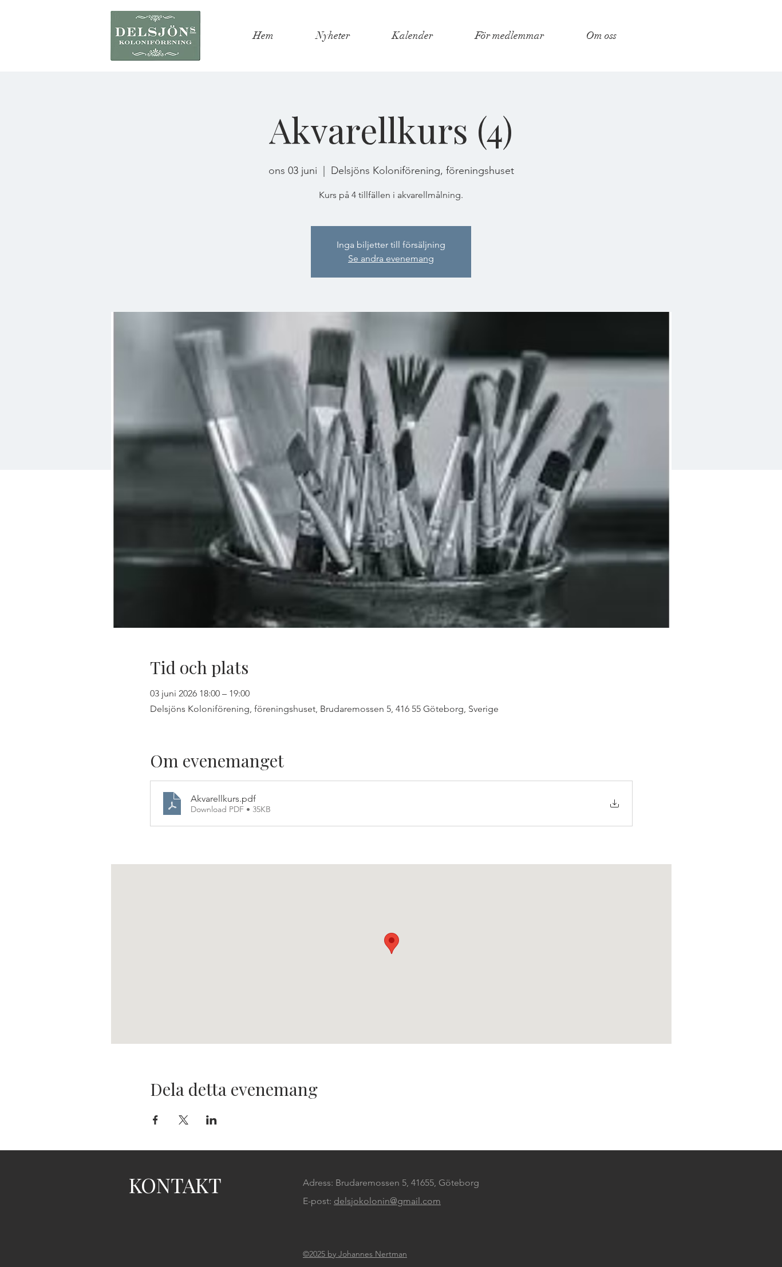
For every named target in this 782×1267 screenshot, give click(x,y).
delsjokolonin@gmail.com (387, 1200)
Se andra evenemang (391, 258)
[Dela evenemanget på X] (183, 1120)
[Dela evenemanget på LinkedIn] (211, 1120)
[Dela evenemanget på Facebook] (155, 1120)
